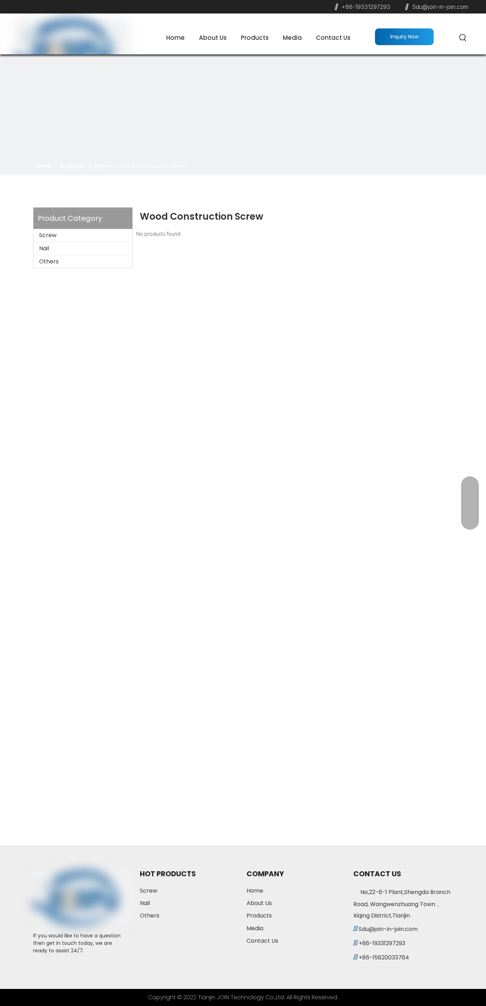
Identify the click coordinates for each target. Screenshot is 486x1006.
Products (259, 915)
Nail (44, 248)
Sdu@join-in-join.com (440, 6)
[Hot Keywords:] (463, 38)
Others (49, 261)
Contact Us (262, 941)
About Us (259, 903)
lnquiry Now (404, 36)
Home (255, 891)
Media (255, 928)
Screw (48, 235)
